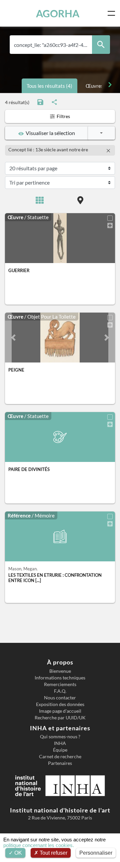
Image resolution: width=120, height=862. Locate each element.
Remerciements (60, 684)
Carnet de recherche (60, 756)
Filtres (63, 116)
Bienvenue (60, 671)
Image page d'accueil (60, 711)
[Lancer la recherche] (101, 44)
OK (17, 853)
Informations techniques (60, 677)
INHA (60, 743)
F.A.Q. (60, 691)
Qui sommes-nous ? (60, 736)
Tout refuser (52, 853)
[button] (13, 337)
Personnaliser (95, 853)
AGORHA (57, 13)
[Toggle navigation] (112, 13)
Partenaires (60, 763)
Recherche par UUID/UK (60, 717)
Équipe (60, 750)
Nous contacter (60, 697)
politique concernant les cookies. (38, 845)
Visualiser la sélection (49, 133)
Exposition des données (60, 704)
